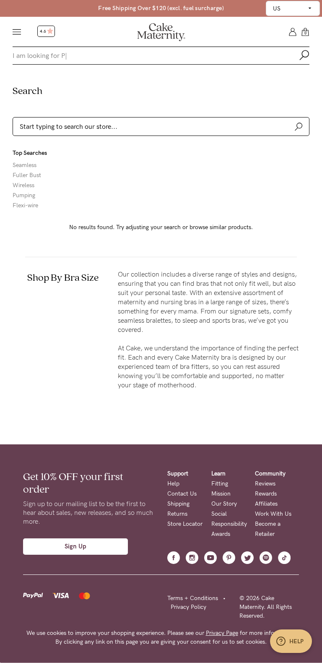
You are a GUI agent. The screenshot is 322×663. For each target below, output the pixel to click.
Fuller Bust (27, 175)
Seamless (24, 165)
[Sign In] (292, 31)
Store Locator (185, 523)
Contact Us (182, 493)
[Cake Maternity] (161, 31)
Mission (221, 493)
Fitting (219, 483)
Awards (220, 534)
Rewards (266, 493)
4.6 (43, 31)
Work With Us (273, 513)
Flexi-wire (25, 205)
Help (173, 483)
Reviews (265, 483)
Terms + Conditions (192, 598)
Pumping (24, 195)
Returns (177, 513)
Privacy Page (222, 633)
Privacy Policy (188, 607)
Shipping (178, 503)
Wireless (23, 185)
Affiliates (266, 503)
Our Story (224, 503)
